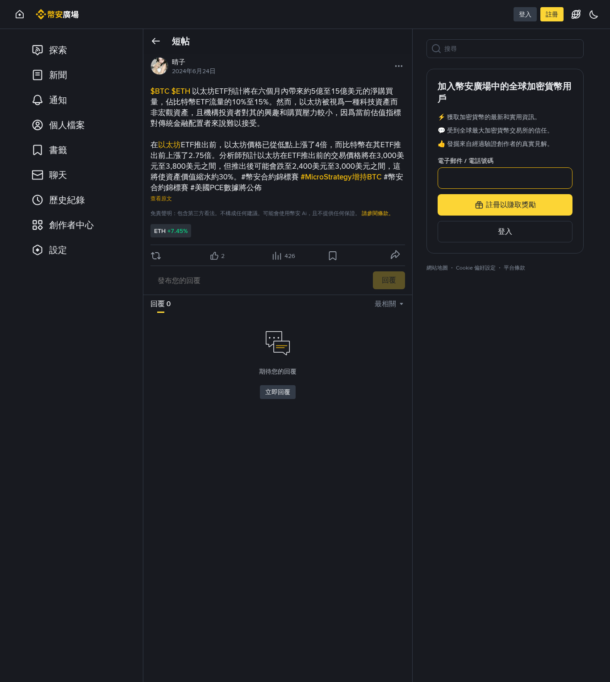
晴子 (178, 62)
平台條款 (514, 267)
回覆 (389, 280)
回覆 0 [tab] (160, 303)
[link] (79, 50)
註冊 (552, 14)
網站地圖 (437, 267)
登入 (525, 14)
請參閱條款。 (378, 213)
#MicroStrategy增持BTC (342, 177)
